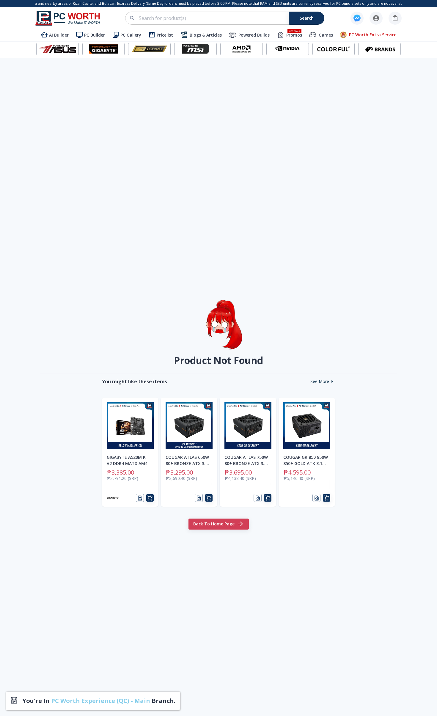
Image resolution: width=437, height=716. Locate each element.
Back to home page (214, 524)
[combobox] (228, 18)
